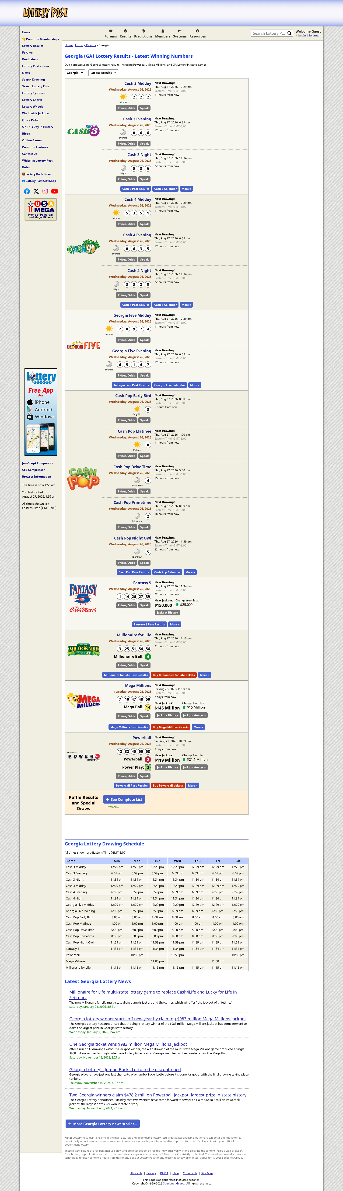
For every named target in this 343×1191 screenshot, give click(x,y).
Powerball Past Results (132, 785)
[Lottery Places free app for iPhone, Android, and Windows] (40, 454)
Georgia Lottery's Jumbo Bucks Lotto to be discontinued (125, 1069)
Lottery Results (32, 46)
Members (162, 36)
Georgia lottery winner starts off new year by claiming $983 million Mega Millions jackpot (157, 1018)
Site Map (207, 1173)
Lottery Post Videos (35, 66)
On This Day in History (37, 127)
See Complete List (126, 799)
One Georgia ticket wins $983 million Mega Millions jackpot (128, 1044)
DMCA (164, 1173)
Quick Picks (30, 120)
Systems (180, 36)
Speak (144, 108)
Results (125, 36)
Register (314, 35)
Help (176, 1173)
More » (186, 189)
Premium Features (35, 147)
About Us (136, 1173)
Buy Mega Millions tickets (171, 727)
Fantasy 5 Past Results (149, 624)
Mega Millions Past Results (129, 727)
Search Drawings (34, 79)
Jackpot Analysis (194, 715)
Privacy (151, 1173)
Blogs (26, 134)
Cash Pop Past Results (134, 572)
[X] (36, 191)
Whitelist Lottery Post (37, 161)
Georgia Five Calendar (169, 385)
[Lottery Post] (45, 12)
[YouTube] (54, 191)
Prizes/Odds (126, 108)
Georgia (73, 73)
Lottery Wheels (32, 107)
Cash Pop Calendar (167, 572)
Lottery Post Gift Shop (40, 181)
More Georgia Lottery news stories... (105, 1123)
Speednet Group (173, 1183)
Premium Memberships (42, 39)
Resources (197, 36)
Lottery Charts (32, 100)
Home (26, 32)
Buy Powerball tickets (168, 785)
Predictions (143, 36)
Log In (302, 35)
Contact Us (29, 154)
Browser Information (36, 476)
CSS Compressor (33, 470)
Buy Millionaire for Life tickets (174, 675)
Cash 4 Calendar (165, 305)
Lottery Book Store (38, 174)
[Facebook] (27, 191)
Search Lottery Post (35, 86)
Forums (111, 36)
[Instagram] (45, 191)
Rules (26, 167)
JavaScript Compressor (37, 463)
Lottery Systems (33, 93)
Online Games (32, 140)
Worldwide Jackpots (36, 113)
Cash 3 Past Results (135, 189)
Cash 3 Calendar (165, 189)
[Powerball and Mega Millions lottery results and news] (40, 219)
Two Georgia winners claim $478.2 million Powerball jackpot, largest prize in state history (157, 1095)
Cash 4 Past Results (135, 305)
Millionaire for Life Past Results (126, 675)
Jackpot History (167, 612)
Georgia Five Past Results (131, 385)
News (26, 73)
